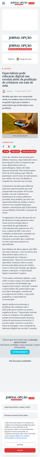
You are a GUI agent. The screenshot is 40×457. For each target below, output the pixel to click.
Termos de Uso (21, 438)
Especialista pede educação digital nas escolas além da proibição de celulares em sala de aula (19, 79)
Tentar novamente (20, 352)
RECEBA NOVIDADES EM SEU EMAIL (16, 415)
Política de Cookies (21, 436)
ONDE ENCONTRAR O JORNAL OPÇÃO (17, 407)
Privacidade (9, 438)
